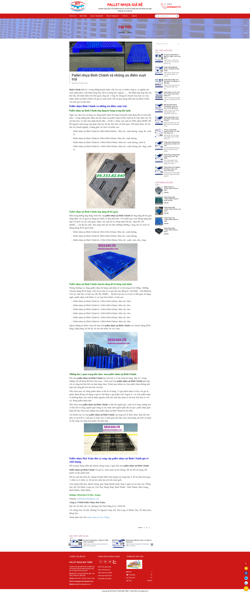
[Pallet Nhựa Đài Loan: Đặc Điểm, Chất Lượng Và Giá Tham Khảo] (159, 120)
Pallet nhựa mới (97, 16)
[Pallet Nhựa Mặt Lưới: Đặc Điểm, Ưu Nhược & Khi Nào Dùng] (159, 83)
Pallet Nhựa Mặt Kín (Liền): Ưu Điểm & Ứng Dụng (138, 541)
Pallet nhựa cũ (112, 16)
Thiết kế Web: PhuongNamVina (138, 591)
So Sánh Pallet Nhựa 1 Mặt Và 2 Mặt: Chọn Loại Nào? (95, 541)
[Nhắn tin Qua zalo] (246, 583)
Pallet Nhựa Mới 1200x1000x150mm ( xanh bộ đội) (171, 198)
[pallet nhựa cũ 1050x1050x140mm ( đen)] (159, 190)
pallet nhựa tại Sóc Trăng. (98, 517)
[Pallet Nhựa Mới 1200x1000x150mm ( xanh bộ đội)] (159, 200)
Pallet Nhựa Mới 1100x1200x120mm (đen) (171, 229)
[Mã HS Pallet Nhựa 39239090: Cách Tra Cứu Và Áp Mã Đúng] (159, 108)
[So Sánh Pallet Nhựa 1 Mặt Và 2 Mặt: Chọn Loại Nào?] (76, 543)
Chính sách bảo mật (104, 570)
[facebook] (100, 561)
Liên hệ (134, 16)
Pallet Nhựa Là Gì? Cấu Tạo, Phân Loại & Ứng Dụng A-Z (172, 93)
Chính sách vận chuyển (105, 572)
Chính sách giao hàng (104, 567)
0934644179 (174, 7)
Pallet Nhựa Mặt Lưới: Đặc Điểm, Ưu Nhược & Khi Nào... (171, 81)
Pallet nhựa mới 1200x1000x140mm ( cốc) (171, 219)
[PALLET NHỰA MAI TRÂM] (77, 6)
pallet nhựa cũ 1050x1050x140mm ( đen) (171, 188)
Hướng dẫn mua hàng (104, 578)
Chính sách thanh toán (105, 575)
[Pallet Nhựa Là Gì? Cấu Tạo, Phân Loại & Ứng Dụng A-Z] (159, 95)
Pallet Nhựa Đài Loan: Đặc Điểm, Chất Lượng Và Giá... (171, 118)
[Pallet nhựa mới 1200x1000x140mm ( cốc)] (159, 221)
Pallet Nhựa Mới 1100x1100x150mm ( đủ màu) (172, 209)
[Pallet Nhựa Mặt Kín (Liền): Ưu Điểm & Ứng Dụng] (118, 543)
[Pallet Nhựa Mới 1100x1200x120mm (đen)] (159, 231)
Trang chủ (72, 16)
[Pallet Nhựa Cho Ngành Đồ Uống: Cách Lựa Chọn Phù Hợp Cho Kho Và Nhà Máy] (159, 170)
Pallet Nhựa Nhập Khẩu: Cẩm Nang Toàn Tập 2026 (172, 156)
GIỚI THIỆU (83, 16)
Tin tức (125, 16)
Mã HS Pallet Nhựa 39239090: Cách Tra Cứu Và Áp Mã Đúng (171, 106)
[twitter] (110, 561)
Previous (69, 544)
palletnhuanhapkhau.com (88, 498)
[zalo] (114, 561)
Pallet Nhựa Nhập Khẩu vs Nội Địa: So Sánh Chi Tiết (172, 143)
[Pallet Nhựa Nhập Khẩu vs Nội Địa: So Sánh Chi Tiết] (159, 145)
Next (152, 544)
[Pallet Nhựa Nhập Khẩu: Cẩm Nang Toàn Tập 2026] (159, 158)
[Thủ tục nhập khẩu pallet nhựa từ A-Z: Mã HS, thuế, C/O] (159, 133)
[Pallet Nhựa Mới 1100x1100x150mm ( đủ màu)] (159, 211)
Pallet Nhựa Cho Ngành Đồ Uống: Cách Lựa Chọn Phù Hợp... (172, 168)
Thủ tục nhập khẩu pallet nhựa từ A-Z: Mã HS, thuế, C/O (171, 131)
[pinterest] (105, 561)
